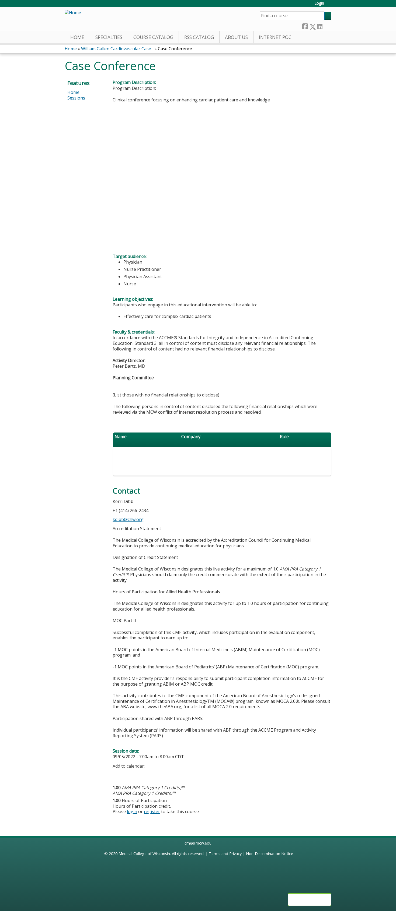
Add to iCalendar (142, 774)
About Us (236, 37)
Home (77, 37)
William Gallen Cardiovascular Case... (117, 49)
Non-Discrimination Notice (269, 853)
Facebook (305, 25)
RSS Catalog (199, 37)
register (152, 811)
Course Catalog (153, 37)
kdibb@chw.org (128, 519)
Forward (326, 25)
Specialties (108, 37)
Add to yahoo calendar (130, 774)
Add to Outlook (155, 774)
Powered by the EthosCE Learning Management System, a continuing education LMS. (309, 899)
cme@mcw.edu (198, 843)
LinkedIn (319, 25)
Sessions (76, 98)
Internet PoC (275, 37)
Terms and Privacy (225, 853)
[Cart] (329, 5)
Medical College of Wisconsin (144, 853)
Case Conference (175, 49)
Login (319, 3)
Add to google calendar (118, 774)
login (132, 811)
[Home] (73, 13)
